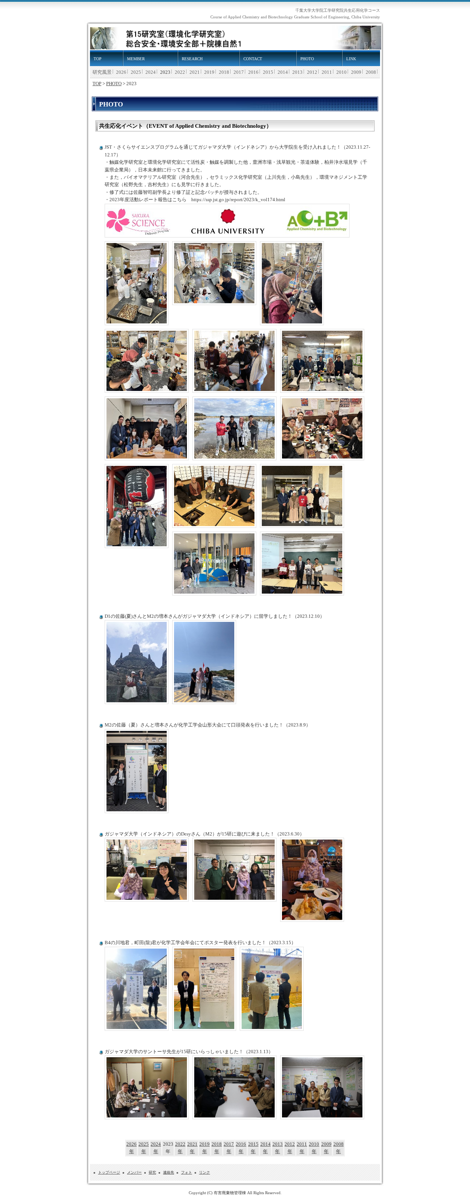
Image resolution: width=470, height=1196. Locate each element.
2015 (268, 72)
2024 (150, 72)
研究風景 (102, 72)
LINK (351, 59)
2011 (327, 72)
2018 (224, 72)
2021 (194, 72)
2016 (253, 72)
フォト (186, 1172)
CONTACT (252, 59)
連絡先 (168, 1172)
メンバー (134, 1172)
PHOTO (307, 59)
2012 (312, 72)
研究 (152, 1172)
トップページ (109, 1172)
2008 (371, 72)
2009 (356, 72)
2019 (209, 72)
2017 (239, 72)
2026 (121, 72)
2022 (180, 72)
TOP (97, 59)
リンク (204, 1172)
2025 (136, 72)
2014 (283, 72)
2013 (297, 72)
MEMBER (136, 59)
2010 (341, 72)
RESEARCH (192, 59)
